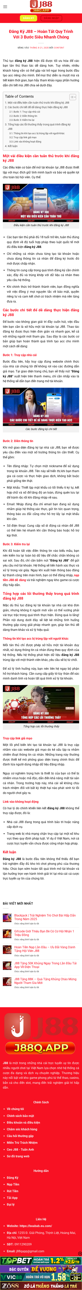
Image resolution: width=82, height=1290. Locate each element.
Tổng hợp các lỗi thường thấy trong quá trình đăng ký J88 (39, 127)
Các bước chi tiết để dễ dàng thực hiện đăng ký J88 (38, 107)
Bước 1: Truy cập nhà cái (27, 111)
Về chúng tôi (15, 1109)
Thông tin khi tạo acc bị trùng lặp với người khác (39, 133)
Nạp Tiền (13, 1184)
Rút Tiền (12, 1191)
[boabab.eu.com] (41, 6)
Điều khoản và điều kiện (23, 1122)
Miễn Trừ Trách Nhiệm (22, 1142)
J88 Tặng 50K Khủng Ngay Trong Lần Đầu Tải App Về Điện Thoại (45, 965)
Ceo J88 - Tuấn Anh (20, 1149)
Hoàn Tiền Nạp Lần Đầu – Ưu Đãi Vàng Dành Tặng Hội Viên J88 (44, 949)
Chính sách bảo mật (20, 1116)
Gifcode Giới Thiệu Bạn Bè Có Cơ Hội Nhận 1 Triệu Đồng (44, 933)
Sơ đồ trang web (18, 1156)
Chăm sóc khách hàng (22, 1129)
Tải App (12, 1198)
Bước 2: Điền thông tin (25, 115)
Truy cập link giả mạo (25, 137)
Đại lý (10, 1204)
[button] (5, 6)
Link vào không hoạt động (27, 141)
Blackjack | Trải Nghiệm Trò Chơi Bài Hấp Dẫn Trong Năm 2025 (45, 917)
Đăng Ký (12, 1178)
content (59, 48)
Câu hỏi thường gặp (20, 1136)
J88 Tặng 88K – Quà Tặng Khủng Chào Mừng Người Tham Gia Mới (45, 981)
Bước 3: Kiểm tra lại (24, 120)
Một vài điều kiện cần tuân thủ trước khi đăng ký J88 (38, 102)
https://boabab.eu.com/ (36, 1226)
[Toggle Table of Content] (71, 97)
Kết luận (13, 146)
